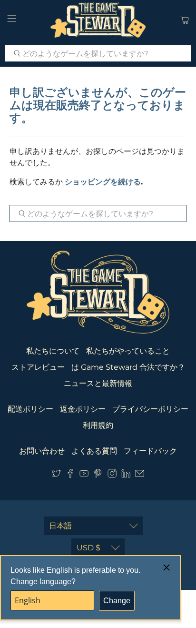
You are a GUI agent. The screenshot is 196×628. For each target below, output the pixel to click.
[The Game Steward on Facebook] (70, 475)
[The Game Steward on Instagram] (112, 475)
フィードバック (150, 451)
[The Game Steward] (98, 20)
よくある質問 (94, 451)
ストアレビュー (38, 367)
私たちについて (52, 350)
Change (116, 601)
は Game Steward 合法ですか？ (128, 367)
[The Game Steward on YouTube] (83, 475)
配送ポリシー (30, 409)
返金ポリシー (83, 409)
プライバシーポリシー (150, 409)
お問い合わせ (42, 451)
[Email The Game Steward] (139, 475)
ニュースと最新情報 (98, 383)
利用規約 (98, 425)
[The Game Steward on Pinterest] (97, 475)
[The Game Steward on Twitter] (56, 475)
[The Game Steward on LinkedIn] (125, 475)
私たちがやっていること (128, 350)
